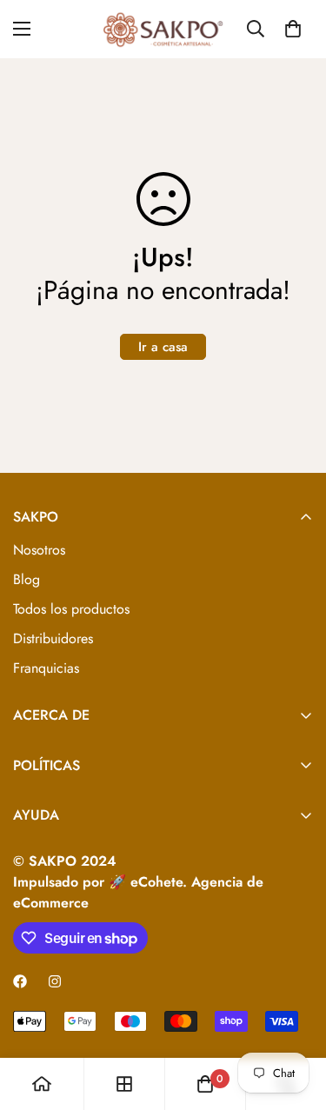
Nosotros (39, 550)
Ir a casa (163, 346)
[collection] (124, 1084)
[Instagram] (55, 981)
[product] (41, 1083)
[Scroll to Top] (294, 1017)
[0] (293, 29)
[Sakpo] (163, 29)
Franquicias (46, 668)
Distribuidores (53, 638)
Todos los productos (71, 609)
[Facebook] (20, 981)
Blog (26, 579)
